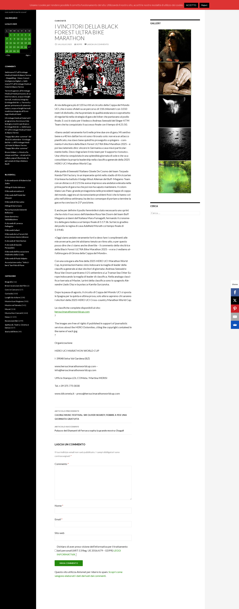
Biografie (9, 282)
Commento (62, 463)
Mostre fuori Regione (14, 301)
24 (18, 47)
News (7, 317)
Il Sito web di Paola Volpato (16, 258)
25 (22, 47)
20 (29, 43)
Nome (59, 505)
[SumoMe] (235, 325)
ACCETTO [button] (191, 5)
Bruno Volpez (11, 152)
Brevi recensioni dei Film (16, 286)
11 (22, 39)
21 (7, 47)
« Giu (8, 55)
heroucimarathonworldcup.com (72, 311)
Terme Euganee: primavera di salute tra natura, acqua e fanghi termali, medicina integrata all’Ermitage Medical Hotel (18, 108)
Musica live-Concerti (14, 313)
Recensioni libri (11, 321)
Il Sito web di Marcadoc (14, 202)
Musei (7, 309)
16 (14, 43)
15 (10, 43)
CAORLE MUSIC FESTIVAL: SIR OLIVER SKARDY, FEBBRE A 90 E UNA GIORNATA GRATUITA (91, 415)
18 (22, 43)
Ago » (28, 55)
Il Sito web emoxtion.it (14, 191)
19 (25, 43)
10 (18, 39)
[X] (235, 300)
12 (25, 39)
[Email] (235, 317)
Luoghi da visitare (12, 297)
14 (7, 43)
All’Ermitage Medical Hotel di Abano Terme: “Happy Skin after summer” (17, 145)
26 (25, 47)
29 (10, 51)
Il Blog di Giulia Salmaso (15, 187)
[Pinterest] (235, 308)
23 (14, 47)
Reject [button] (204, 5)
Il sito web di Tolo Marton (15, 241)
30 (14, 51)
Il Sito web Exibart (12, 230)
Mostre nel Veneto (13, 305)
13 (29, 39)
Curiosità (60, 20)
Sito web (59, 532)
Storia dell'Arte (11, 331)
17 (18, 43)
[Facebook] (235, 292)
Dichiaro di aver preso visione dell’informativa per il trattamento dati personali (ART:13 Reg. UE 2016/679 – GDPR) (92, 550)
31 (18, 51)
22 (10, 47)
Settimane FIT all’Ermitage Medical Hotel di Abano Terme (18, 84)
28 (7, 51)
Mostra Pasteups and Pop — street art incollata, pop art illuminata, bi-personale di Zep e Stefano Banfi (18, 158)
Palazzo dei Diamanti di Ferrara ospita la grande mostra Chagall (89, 428)
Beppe (79, 44)
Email (58, 519)
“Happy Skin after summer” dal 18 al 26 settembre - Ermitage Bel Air (18, 139)
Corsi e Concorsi (12, 289)
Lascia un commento (98, 44)
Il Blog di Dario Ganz (13, 206)
